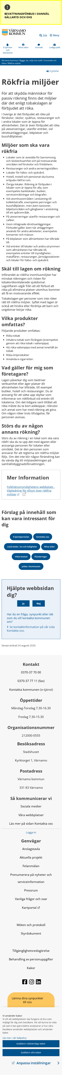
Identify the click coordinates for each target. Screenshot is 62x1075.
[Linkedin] (38, 983)
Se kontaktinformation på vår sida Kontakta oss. (31, 628)
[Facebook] (25, 983)
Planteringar (40, 556)
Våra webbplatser (31, 815)
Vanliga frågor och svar (31, 899)
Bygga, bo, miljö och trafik (31, 60)
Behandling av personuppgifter (31, 959)
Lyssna (54, 71)
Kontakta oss (42, 536)
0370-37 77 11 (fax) (31, 681)
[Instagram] (32, 983)
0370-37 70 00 (31, 672)
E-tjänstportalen (21, 536)
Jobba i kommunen (31, 566)
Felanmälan (31, 866)
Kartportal (31, 907)
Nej (39, 603)
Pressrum (31, 890)
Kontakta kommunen (24, 689)
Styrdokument (31, 933)
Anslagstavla (31, 849)
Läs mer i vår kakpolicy (15, 1037)
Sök (45, 35)
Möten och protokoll (31, 925)
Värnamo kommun (10, 60)
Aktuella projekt (31, 857)
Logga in (31, 832)
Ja (23, 603)
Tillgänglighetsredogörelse (31, 950)
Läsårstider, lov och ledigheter (22, 546)
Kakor (31, 968)
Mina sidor (49, 546)
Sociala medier (31, 806)
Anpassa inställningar (34, 1063)
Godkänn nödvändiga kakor (30, 1043)
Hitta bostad (21, 556)
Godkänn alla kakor (31, 1052)
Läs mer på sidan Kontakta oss (31, 823)
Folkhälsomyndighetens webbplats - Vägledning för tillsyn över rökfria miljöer (31, 490)
